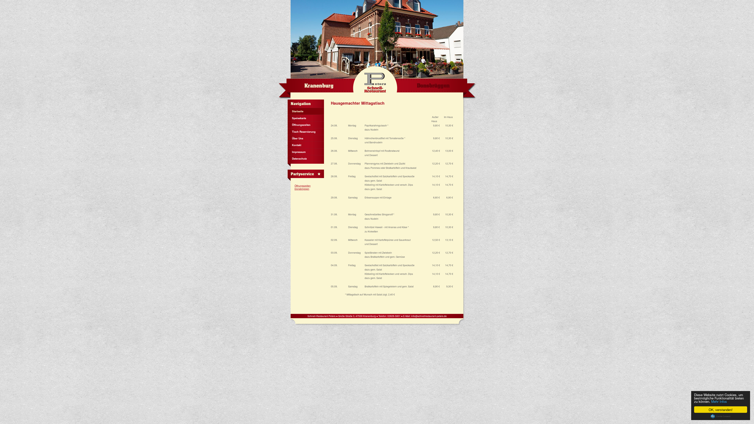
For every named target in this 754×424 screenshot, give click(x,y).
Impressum (299, 152)
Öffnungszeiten (301, 125)
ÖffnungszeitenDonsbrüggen (303, 187)
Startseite (297, 111)
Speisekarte (299, 118)
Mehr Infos (719, 401)
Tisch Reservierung (304, 131)
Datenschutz (299, 158)
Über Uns (297, 138)
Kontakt (296, 145)
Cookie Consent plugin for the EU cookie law (720, 416)
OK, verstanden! (721, 409)
